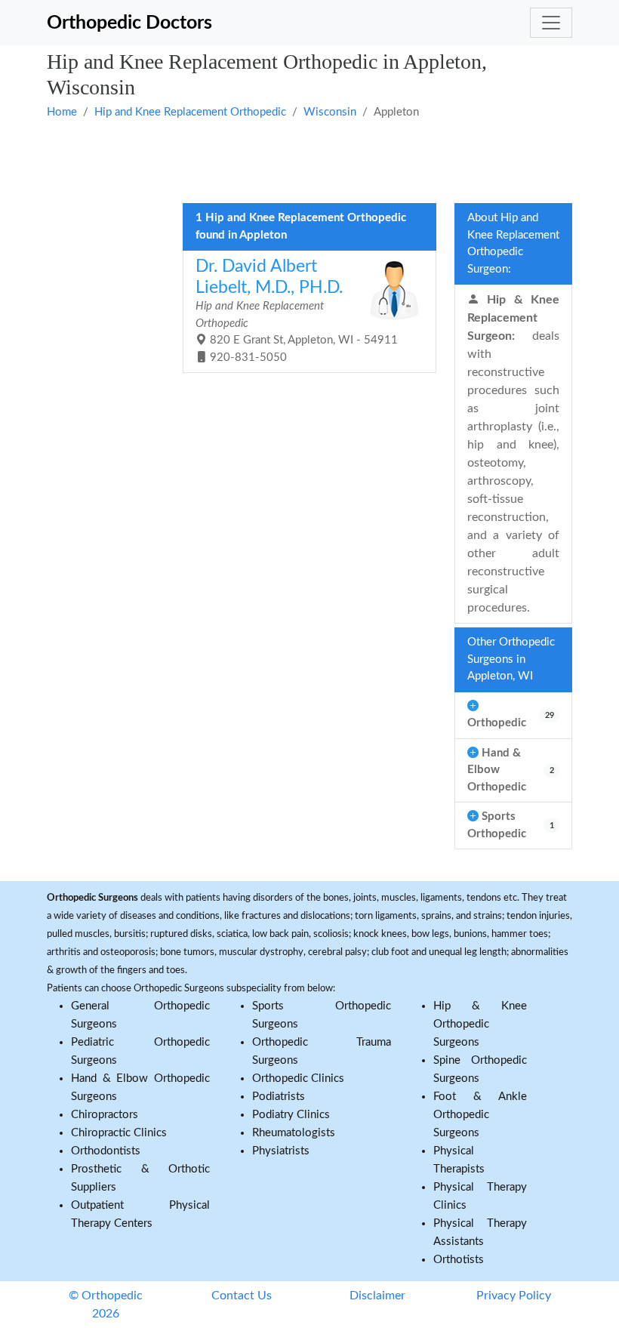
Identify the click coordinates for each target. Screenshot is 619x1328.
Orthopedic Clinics (298, 1078)
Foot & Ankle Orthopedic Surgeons (480, 1115)
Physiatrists (281, 1151)
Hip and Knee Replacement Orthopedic (190, 112)
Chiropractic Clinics (119, 1133)
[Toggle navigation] (551, 23)
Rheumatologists (293, 1133)
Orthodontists (105, 1151)
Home (62, 112)
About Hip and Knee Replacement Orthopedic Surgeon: (513, 243)
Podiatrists (278, 1096)
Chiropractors (104, 1114)
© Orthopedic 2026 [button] (106, 1304)
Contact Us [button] (241, 1295)
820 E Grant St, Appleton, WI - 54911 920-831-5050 (297, 310)
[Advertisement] (309, 160)
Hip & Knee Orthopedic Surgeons (480, 1024)
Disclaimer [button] (377, 1295)
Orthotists (458, 1259)
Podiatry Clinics (291, 1114)
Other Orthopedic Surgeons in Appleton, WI (511, 659)
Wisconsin (329, 112)
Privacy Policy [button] (513, 1295)
